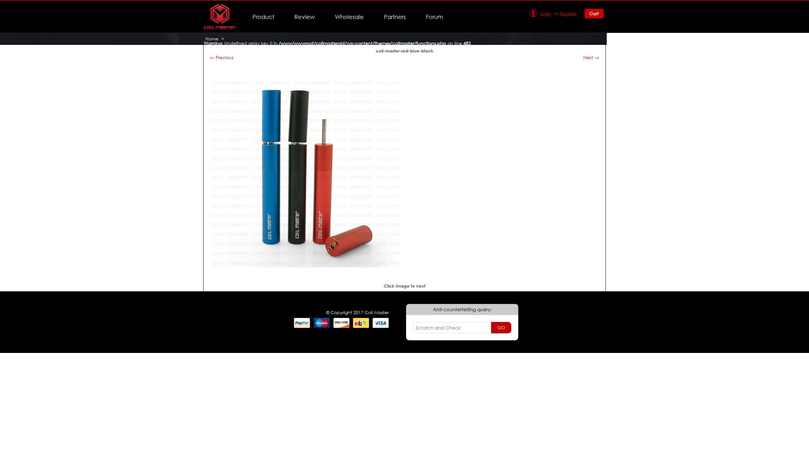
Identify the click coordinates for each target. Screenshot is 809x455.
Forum (434, 16)
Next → (591, 57)
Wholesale (349, 16)
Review (305, 16)
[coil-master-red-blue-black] (305, 266)
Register (568, 13)
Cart (594, 13)
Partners (395, 16)
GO (501, 328)
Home (211, 39)
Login (545, 13)
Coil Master (217, 48)
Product (263, 16)
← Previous (221, 57)
